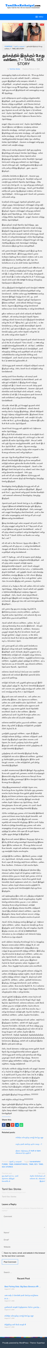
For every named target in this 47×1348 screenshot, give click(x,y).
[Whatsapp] (21, 1125)
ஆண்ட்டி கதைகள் (15, 1161)
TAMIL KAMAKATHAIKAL (18, 1164)
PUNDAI (5, 1164)
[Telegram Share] (17, 1125)
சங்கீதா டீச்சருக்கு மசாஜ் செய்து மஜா (29, 1137)
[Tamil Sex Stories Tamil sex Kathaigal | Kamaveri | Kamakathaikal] (23, 5)
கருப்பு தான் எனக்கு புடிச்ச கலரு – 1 (29, 1144)
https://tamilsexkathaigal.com (14, 1192)
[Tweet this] (8, 1125)
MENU (41, 17)
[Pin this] (12, 1125)
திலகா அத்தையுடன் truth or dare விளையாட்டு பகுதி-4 (28, 1151)
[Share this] (4, 1125)
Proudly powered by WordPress (15, 1342)
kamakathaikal (35, 1161)
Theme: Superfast (37, 1342)
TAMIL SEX (33, 1164)
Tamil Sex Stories (11, 1189)
